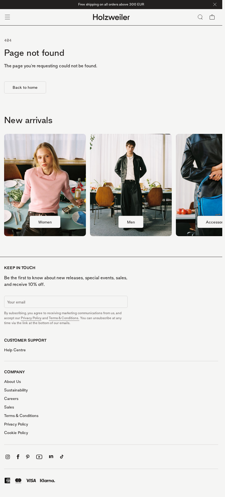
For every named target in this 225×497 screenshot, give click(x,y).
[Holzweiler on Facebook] (18, 456)
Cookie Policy (16, 432)
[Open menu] (7, 17)
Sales (9, 407)
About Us (12, 381)
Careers (11, 398)
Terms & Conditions (21, 415)
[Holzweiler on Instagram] (7, 456)
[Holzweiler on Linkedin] (51, 457)
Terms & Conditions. (64, 318)
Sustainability (16, 390)
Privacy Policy (31, 318)
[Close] (214, 4)
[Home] (111, 17)
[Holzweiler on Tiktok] (62, 456)
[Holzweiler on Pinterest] (28, 456)
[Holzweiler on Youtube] (39, 456)
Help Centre (15, 349)
